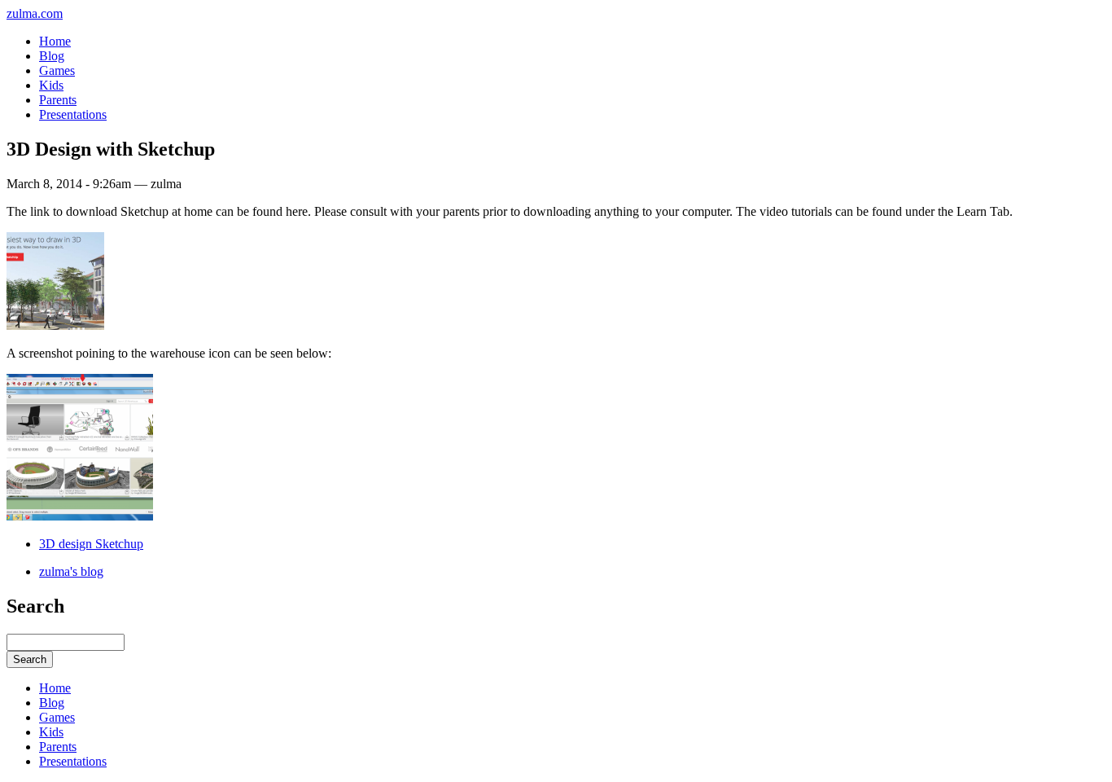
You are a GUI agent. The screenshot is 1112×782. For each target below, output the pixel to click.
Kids (51, 85)
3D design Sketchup (91, 544)
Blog (51, 56)
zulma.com (35, 13)
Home (55, 41)
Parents (58, 100)
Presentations (73, 114)
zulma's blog (71, 571)
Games (57, 70)
